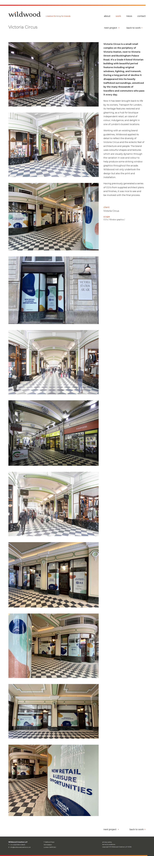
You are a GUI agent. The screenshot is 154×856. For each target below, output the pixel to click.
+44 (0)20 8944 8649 (17, 845)
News (129, 16)
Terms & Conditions (108, 844)
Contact (141, 16)
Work (118, 16)
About (107, 16)
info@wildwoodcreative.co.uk (20, 847)
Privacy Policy (107, 842)
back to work (134, 28)
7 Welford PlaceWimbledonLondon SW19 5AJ (50, 844)
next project (111, 28)
